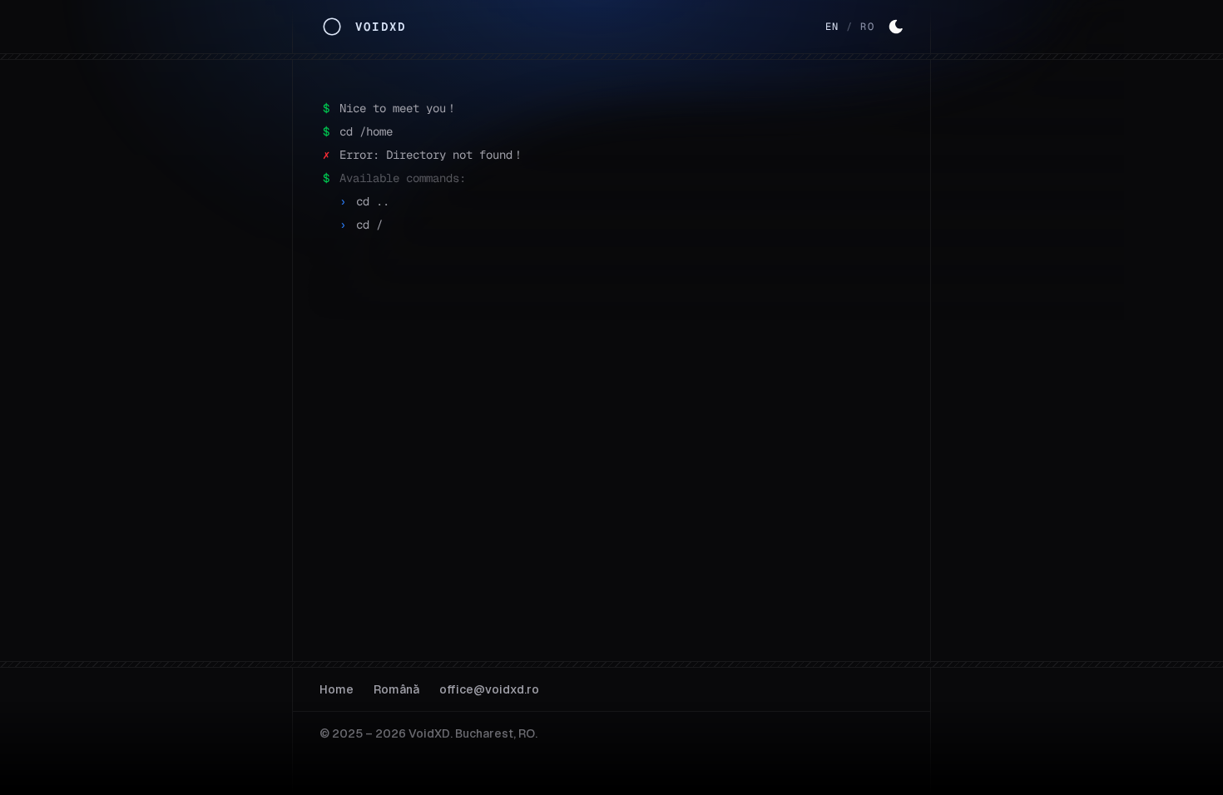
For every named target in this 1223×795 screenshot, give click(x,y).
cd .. (372, 201)
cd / (369, 224)
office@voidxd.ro (489, 689)
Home (336, 689)
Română (396, 689)
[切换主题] (896, 26)
